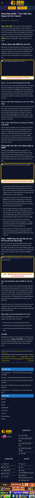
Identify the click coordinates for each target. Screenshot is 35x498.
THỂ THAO (4, 410)
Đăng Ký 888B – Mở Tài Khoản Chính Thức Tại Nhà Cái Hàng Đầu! (9, 358)
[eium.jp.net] (17, 3)
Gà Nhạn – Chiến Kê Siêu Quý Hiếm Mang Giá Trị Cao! (16, 377)
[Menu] (2, 3)
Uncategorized (19, 351)
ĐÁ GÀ (3, 405)
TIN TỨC (3, 413)
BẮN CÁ (3, 399)
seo (17, 20)
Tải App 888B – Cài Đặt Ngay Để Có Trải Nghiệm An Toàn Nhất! (26, 358)
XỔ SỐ (3, 419)
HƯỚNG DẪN (4, 407)
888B (3, 38)
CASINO (3, 402)
